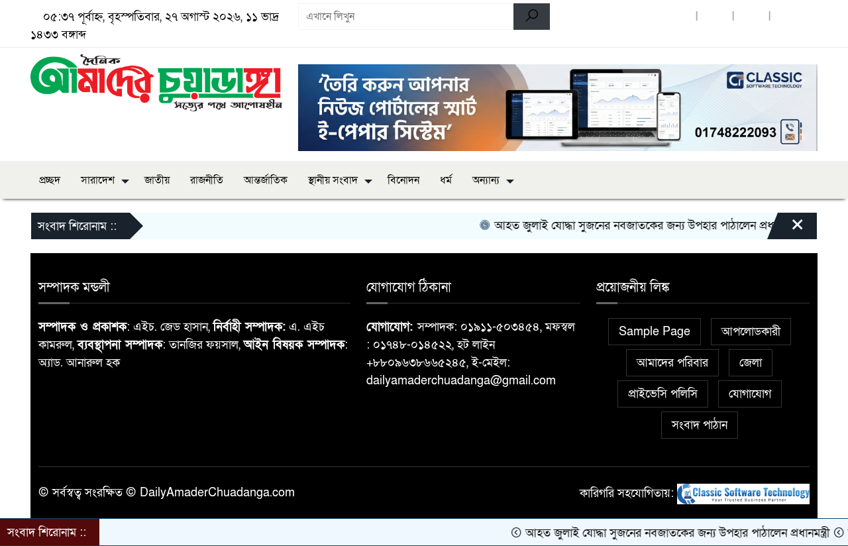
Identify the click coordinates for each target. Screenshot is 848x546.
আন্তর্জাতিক (266, 180)
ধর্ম (446, 180)
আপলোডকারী (750, 331)
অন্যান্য (486, 180)
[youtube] (751, 17)
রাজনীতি (206, 180)
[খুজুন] (531, 16)
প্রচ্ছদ (49, 180)
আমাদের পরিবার (672, 362)
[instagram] (787, 17)
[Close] (786, 229)
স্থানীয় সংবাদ (333, 180)
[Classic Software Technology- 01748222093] (743, 493)
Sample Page (654, 331)
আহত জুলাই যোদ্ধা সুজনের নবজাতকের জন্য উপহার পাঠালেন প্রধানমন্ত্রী (634, 225)
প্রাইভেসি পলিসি (663, 394)
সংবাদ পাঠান (699, 425)
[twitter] (714, 17)
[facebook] (678, 17)
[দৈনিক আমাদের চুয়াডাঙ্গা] (156, 81)
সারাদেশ (98, 180)
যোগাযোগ (750, 394)
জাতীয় (157, 180)
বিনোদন (403, 180)
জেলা (750, 362)
